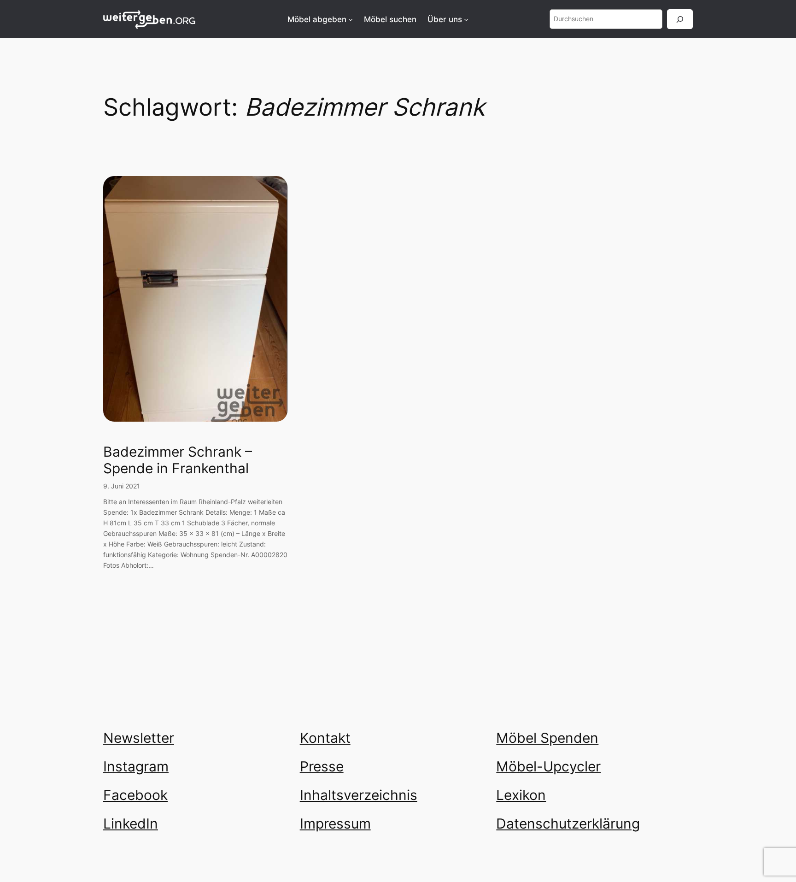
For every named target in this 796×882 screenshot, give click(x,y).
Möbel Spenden (547, 737)
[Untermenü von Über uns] (466, 19)
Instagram (136, 766)
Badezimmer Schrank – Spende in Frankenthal (177, 460)
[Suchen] (680, 19)
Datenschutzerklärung (568, 823)
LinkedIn (130, 823)
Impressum (335, 823)
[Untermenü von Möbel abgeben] (350, 19)
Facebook (135, 795)
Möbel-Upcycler (548, 766)
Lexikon (521, 795)
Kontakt (325, 737)
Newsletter (138, 737)
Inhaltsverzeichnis (358, 795)
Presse (322, 766)
